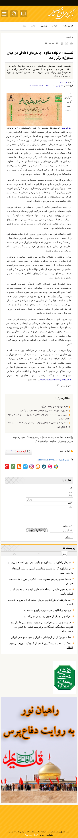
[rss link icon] (19, 466)
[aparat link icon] (50, 466)
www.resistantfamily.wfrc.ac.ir (55, 379)
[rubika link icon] (56, 466)
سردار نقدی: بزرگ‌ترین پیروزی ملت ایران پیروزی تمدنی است (40, 602)
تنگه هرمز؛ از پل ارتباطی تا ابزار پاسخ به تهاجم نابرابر (41, 637)
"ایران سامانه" (31, 835)
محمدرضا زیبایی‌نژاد (50, 437)
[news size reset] (52, 43)
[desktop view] (23, 14)
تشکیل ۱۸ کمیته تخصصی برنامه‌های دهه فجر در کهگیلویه (44, 411)
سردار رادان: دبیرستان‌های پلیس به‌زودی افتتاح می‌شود (39, 562)
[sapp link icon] (44, 466)
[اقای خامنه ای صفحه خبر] (64, 677)
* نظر (69, 503)
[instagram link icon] (31, 466)
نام (71, 488)
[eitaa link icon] (38, 466)
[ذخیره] (62, 43)
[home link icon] (7, 466)
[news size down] (57, 43)
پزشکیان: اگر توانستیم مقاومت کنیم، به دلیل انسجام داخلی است (42, 570)
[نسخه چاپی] (71, 43)
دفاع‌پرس (66, 127)
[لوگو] (62, 20)
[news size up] (46, 43)
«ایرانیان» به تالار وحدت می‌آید (54, 406)
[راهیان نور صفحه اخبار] (39, 750)
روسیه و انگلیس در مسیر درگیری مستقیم (47, 610)
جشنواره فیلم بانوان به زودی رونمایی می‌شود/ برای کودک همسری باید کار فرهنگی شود (39, 425)
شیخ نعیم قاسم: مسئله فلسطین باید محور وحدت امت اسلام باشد (41, 591)
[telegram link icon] (25, 466)
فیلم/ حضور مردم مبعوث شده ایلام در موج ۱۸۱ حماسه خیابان (41, 581)
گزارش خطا (65, 451)
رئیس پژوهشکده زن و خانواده (26, 437)
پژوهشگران (38, 441)
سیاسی (69, 37)
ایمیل (70, 495)
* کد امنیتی (67, 526)
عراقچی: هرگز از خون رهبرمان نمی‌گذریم (47, 616)
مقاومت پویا (50, 441)
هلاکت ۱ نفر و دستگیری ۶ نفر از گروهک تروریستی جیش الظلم (40, 645)
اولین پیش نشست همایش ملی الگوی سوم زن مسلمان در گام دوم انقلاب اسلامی (39, 417)
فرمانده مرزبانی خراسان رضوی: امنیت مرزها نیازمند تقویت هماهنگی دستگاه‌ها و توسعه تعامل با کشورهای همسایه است (42, 627)
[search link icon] (13, 466)
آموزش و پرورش (65, 441)
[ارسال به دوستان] (66, 43)
